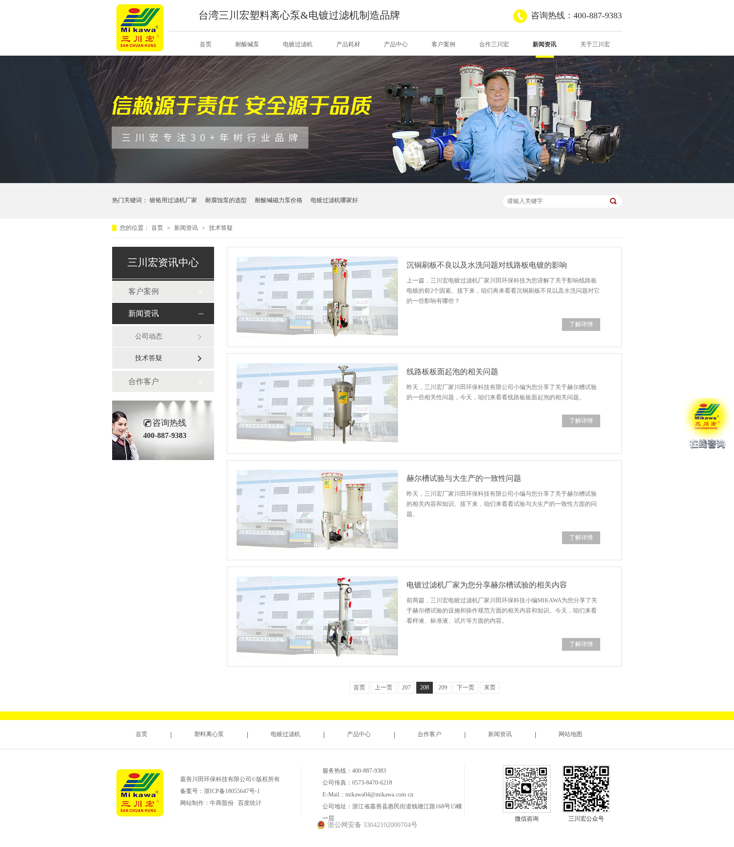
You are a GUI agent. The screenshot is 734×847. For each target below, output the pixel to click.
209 (442, 687)
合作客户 (143, 381)
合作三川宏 (494, 44)
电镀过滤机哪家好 (334, 200)
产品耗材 (348, 44)
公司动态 (148, 336)
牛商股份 (222, 803)
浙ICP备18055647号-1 (232, 791)
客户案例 (443, 44)
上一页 (383, 687)
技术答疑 (221, 228)
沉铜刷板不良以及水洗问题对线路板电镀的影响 (487, 265)
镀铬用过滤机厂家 (173, 200)
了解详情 (581, 324)
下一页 (465, 687)
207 (406, 687)
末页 (490, 687)
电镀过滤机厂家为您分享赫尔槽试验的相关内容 (487, 585)
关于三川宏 (595, 44)
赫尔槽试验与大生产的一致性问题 (464, 478)
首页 (206, 44)
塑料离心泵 (209, 734)
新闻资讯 (544, 44)
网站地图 (570, 734)
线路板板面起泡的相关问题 (452, 371)
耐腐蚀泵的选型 (226, 200)
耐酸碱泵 (247, 44)
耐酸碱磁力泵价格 (278, 200)
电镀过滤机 (298, 44)
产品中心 (396, 44)
